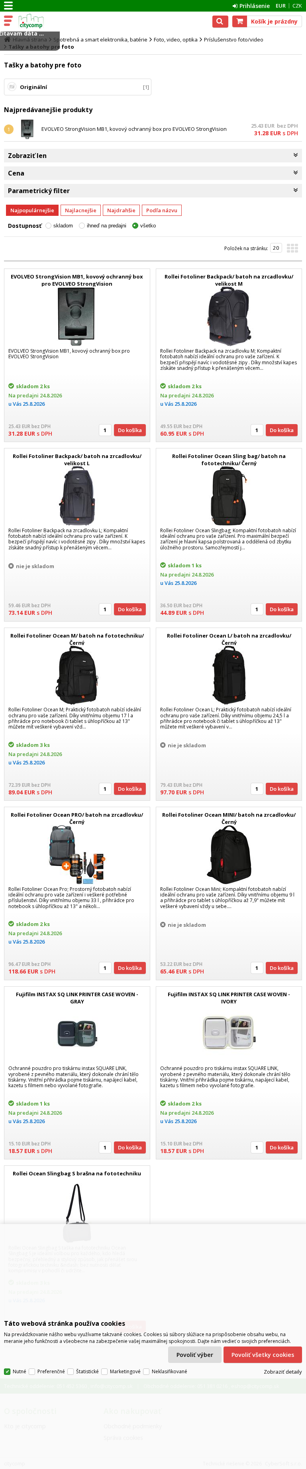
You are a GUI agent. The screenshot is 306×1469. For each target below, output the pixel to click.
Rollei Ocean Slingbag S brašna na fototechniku (77, 1173)
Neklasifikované (169, 1371)
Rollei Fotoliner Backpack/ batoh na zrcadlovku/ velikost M (229, 280)
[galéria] (292, 250)
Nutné (19, 1371)
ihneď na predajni (106, 226)
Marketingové (125, 1371)
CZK (297, 5)
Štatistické (87, 1371)
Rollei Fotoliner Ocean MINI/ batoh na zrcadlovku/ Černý (229, 818)
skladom (63, 226)
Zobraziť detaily (283, 1371)
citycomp (41, 21)
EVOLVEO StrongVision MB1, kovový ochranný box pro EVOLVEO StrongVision (134, 128)
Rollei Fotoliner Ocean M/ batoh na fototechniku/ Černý (77, 639)
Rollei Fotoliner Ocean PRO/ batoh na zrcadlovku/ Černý (77, 818)
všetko (148, 226)
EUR (281, 5)
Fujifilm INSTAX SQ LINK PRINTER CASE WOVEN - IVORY (229, 998)
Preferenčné (51, 1371)
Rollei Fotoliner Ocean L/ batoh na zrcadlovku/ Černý (229, 639)
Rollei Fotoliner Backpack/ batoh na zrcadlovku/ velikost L (77, 459)
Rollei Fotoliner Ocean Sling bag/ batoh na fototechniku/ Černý (229, 459)
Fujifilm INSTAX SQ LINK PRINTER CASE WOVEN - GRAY (77, 998)
